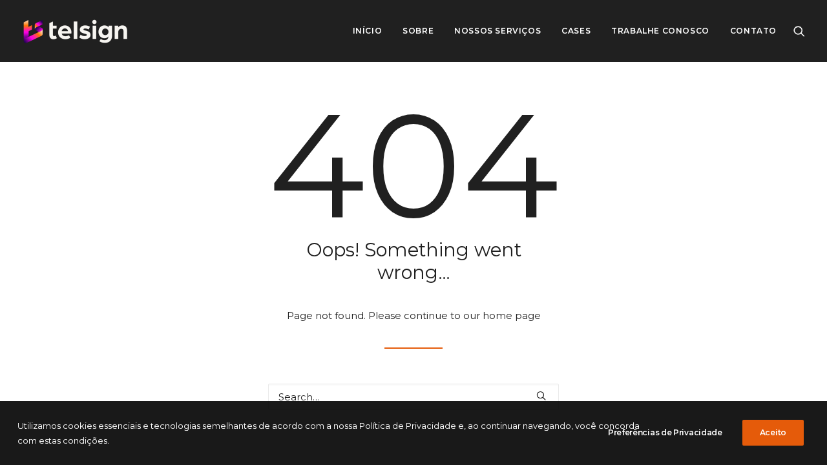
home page (512, 315)
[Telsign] (75, 31)
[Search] (413, 397)
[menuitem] (368, 31)
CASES (576, 31)
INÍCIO (367, 31)
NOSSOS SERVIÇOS (497, 31)
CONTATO (753, 31)
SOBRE (418, 31)
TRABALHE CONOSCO (660, 31)
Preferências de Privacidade (665, 432)
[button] (799, 31)
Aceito (773, 432)
